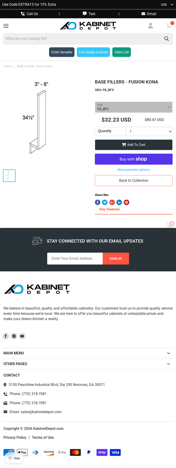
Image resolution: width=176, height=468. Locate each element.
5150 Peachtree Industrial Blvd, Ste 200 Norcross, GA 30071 (57, 385)
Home (8, 66)
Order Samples (61, 52)
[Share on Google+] (112, 202)
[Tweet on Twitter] (104, 202)
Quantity (104, 131)
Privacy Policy (14, 437)
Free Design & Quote (93, 52)
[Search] (166, 38)
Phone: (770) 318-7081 (28, 394)
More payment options (134, 169)
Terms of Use (43, 437)
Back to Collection (133, 180)
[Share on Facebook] (97, 202)
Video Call (122, 52)
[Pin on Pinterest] (126, 202)
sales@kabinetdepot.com (41, 412)
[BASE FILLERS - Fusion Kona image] (47, 122)
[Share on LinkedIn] (119, 202)
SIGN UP (116, 258)
